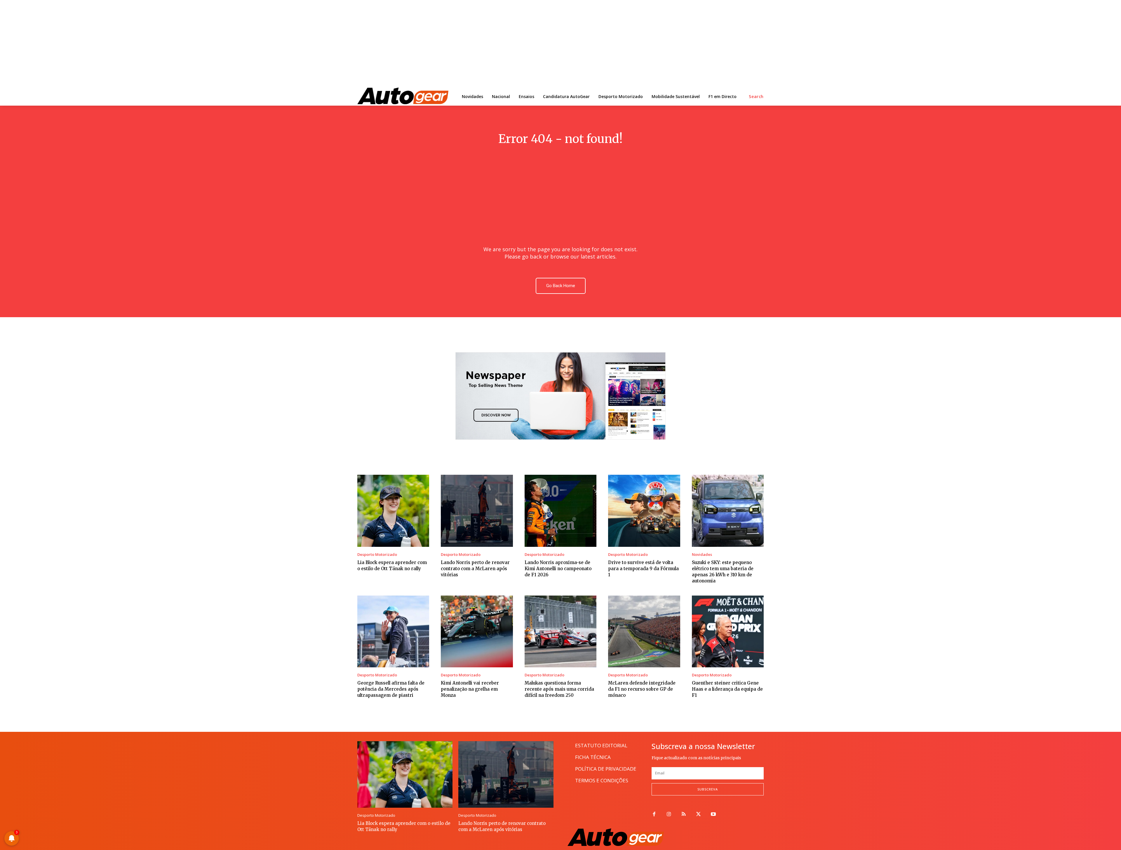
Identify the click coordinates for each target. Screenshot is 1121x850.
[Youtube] (713, 815)
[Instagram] (669, 815)
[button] (756, 96)
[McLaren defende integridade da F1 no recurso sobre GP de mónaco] (644, 631)
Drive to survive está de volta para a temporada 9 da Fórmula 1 (643, 568)
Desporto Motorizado (377, 554)
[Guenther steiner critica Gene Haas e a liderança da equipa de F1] (728, 631)
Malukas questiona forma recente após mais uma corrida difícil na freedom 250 (559, 689)
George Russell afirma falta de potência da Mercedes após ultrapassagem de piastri (390, 689)
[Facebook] (654, 815)
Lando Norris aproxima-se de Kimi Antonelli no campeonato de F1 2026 (558, 568)
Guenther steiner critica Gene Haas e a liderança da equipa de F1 (727, 689)
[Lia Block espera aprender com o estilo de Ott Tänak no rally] (393, 511)
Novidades (702, 554)
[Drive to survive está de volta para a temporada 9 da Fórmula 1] (644, 511)
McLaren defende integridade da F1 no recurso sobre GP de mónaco (642, 689)
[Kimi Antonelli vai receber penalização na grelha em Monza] (477, 631)
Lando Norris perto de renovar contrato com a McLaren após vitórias (475, 568)
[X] (698, 815)
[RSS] (684, 815)
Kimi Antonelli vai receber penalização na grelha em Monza (470, 689)
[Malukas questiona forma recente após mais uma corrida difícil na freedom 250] (560, 631)
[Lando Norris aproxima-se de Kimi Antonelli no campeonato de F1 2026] (560, 511)
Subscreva (707, 789)
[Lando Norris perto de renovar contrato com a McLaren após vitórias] (477, 511)
